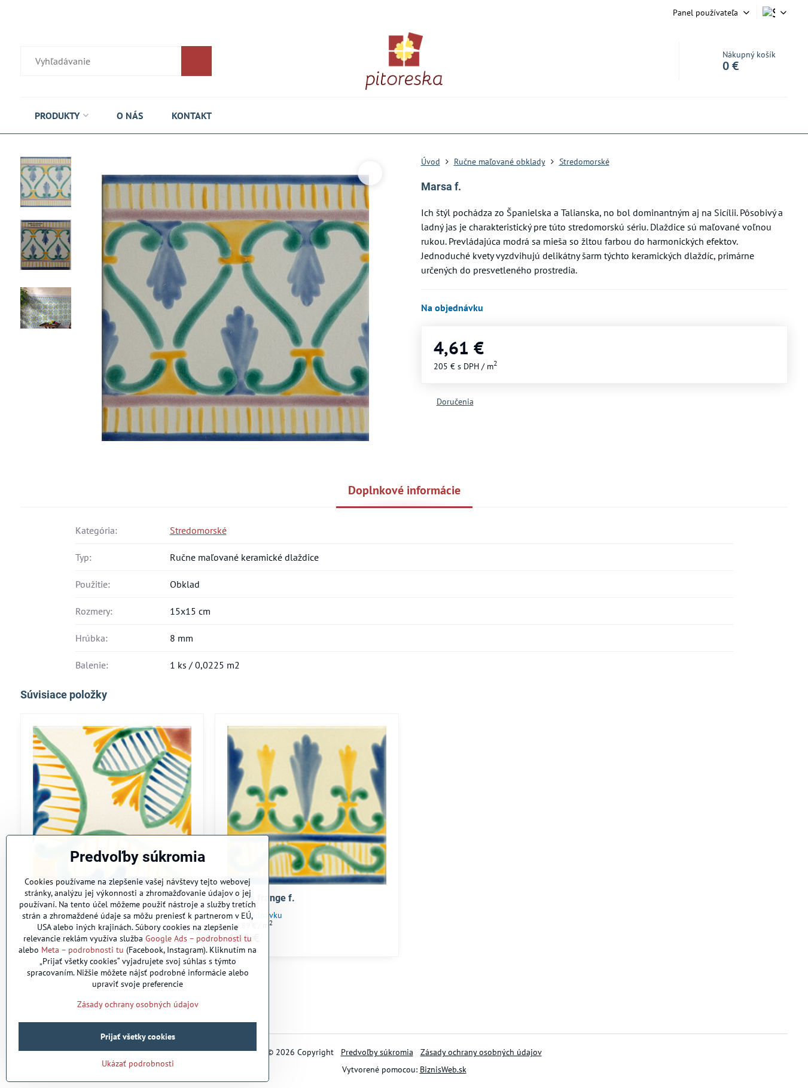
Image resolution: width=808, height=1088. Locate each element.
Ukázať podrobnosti (138, 1063)
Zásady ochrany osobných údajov (481, 1052)
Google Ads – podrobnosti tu (198, 938)
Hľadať (196, 61)
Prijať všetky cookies (137, 1036)
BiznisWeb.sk (443, 1069)
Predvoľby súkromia (377, 1052)
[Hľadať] (116, 61)
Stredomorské (198, 530)
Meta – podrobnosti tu (82, 949)
